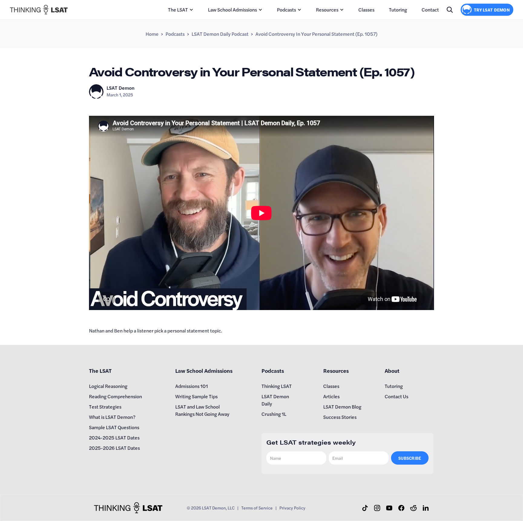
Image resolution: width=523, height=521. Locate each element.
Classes (366, 9)
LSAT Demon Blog (342, 406)
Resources (327, 9)
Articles (331, 396)
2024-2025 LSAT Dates (114, 437)
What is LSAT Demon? (112, 416)
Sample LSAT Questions (114, 427)
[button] (180, 9)
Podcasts (286, 9)
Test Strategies (105, 406)
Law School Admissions (232, 9)
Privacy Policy (292, 508)
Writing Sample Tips (196, 396)
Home (152, 33)
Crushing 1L (274, 413)
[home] (39, 9)
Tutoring (398, 9)
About (392, 370)
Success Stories (340, 416)
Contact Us (396, 396)
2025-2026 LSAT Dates (114, 447)
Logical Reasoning (108, 385)
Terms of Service (257, 508)
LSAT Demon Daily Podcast (220, 33)
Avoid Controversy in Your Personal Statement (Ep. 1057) (316, 33)
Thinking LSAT (277, 385)
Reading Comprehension (115, 396)
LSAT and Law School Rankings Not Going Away (202, 410)
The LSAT (178, 9)
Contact (430, 9)
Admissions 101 (191, 385)
